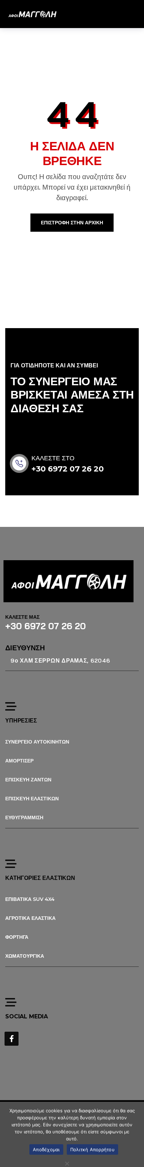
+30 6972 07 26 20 (67, 469)
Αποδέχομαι (46, 1149)
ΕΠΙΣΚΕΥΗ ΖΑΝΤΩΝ (28, 779)
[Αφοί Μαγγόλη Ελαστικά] (32, 14)
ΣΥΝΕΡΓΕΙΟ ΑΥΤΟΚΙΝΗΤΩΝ (37, 742)
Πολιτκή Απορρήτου (92, 1149)
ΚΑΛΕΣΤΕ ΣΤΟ (52, 458)
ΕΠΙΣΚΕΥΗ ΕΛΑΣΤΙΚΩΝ (32, 798)
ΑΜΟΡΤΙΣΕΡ (19, 761)
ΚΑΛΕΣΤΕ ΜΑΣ (22, 617)
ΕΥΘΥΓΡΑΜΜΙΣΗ (24, 817)
